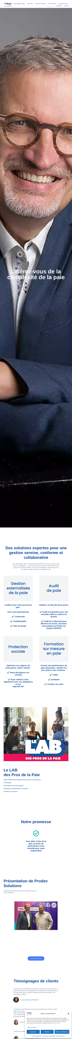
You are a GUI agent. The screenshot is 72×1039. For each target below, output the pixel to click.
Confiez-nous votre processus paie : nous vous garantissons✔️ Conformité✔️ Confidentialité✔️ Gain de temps (18, 615)
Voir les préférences (61, 1032)
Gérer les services (32, 1027)
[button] (68, 1014)
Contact (66, 5)
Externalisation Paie (19, 3)
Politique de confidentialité (48, 1036)
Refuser (47, 1032)
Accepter (33, 1032)
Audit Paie (30, 3)
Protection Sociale (40, 3)
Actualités (58, 5)
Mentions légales (60, 1036)
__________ (49, 5)
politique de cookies (55, 1023)
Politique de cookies (36, 1036)
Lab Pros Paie (52, 3)
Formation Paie (63, 3)
